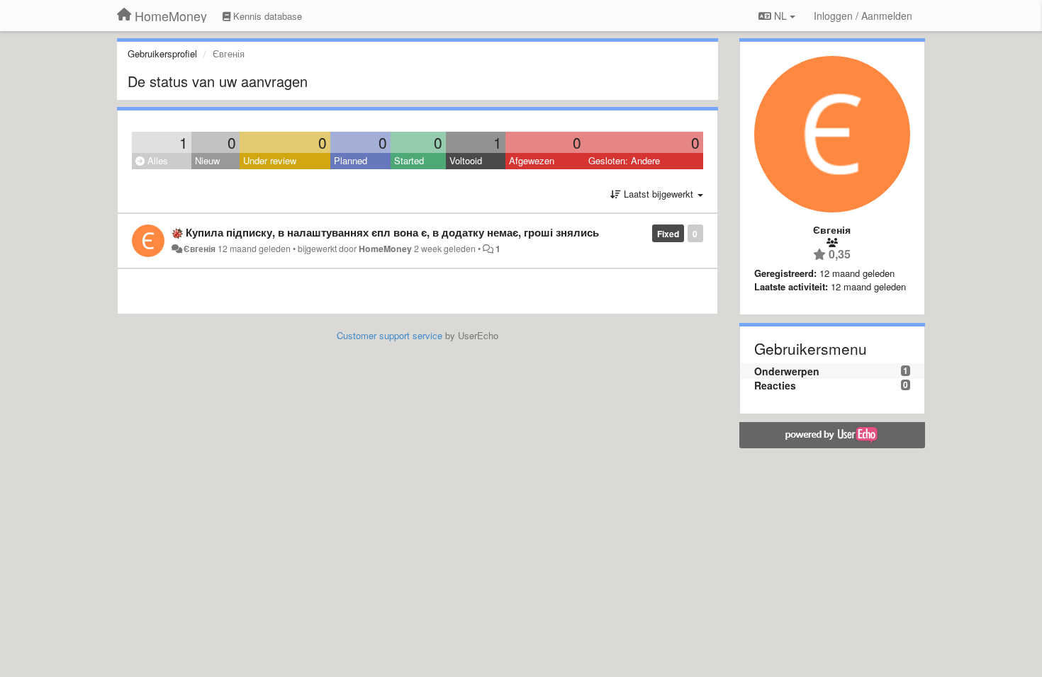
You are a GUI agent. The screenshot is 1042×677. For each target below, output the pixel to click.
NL (780, 15)
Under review (269, 160)
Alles (156, 160)
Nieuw (207, 160)
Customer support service (389, 335)
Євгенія (199, 248)
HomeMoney (385, 248)
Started (409, 160)
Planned (350, 160)
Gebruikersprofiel (162, 53)
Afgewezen (531, 160)
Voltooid (465, 160)
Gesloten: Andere (624, 160)
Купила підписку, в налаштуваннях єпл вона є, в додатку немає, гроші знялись (392, 232)
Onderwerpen (786, 371)
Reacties (775, 385)
